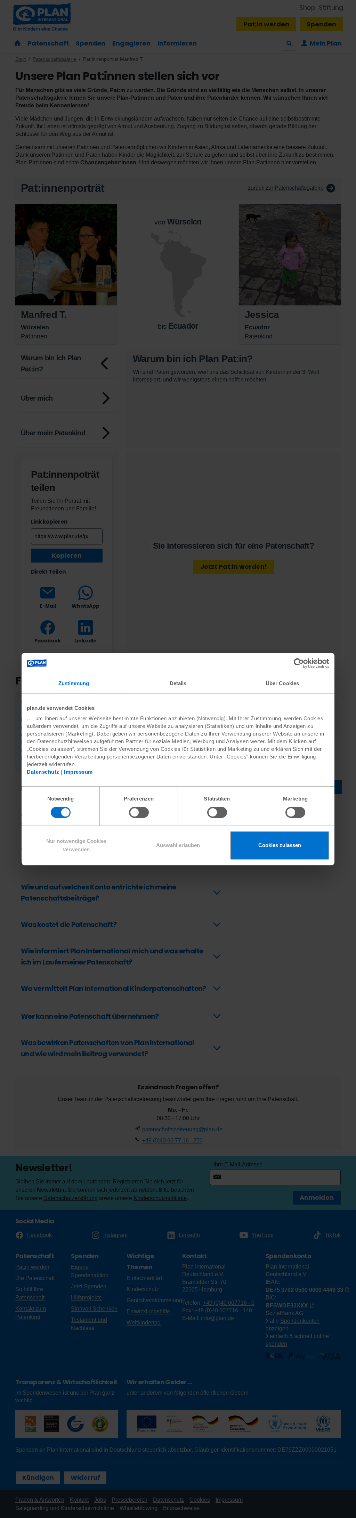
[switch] (139, 812)
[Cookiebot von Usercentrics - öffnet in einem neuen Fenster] (298, 663)
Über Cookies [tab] (282, 683)
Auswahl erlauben (178, 845)
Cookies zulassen (279, 845)
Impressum (78, 772)
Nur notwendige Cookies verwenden (76, 845)
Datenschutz (43, 772)
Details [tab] (178, 683)
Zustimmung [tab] (73, 683)
